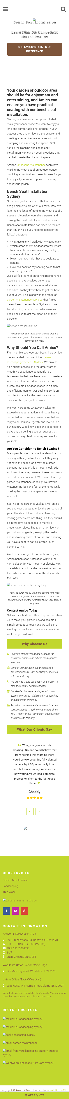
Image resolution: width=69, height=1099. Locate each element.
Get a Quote (36, 1095)
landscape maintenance (31, 165)
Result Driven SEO (57, 1090)
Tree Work (9, 892)
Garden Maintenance (15, 880)
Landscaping (10, 886)
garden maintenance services (25, 299)
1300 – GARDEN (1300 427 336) (25, 944)
